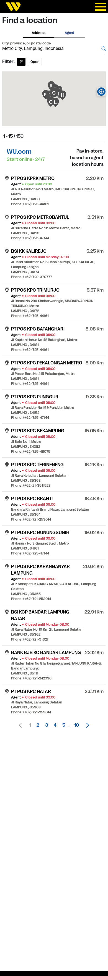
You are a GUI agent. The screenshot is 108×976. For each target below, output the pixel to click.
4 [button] (55, 725)
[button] (86, 725)
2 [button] (38, 725)
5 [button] (63, 725)
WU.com (19, 151)
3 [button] (46, 725)
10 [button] (76, 725)
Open (34, 62)
